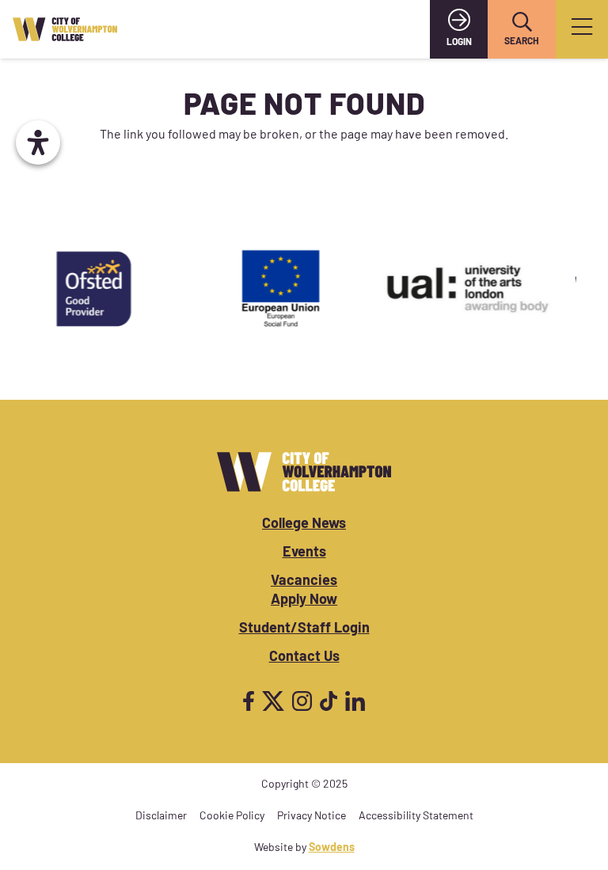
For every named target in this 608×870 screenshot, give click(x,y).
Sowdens (332, 848)
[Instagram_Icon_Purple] (302, 701)
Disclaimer (161, 817)
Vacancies (304, 582)
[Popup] (582, 29)
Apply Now (304, 601)
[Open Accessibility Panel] (38, 142)
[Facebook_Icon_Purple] (248, 701)
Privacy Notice (311, 817)
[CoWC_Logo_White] (304, 472)
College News (304, 525)
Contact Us (304, 658)
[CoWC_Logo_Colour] (65, 29)
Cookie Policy (232, 817)
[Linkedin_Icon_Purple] (355, 701)
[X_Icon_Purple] (273, 701)
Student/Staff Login (304, 629)
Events (304, 553)
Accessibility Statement (416, 817)
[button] (522, 22)
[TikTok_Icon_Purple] (328, 701)
